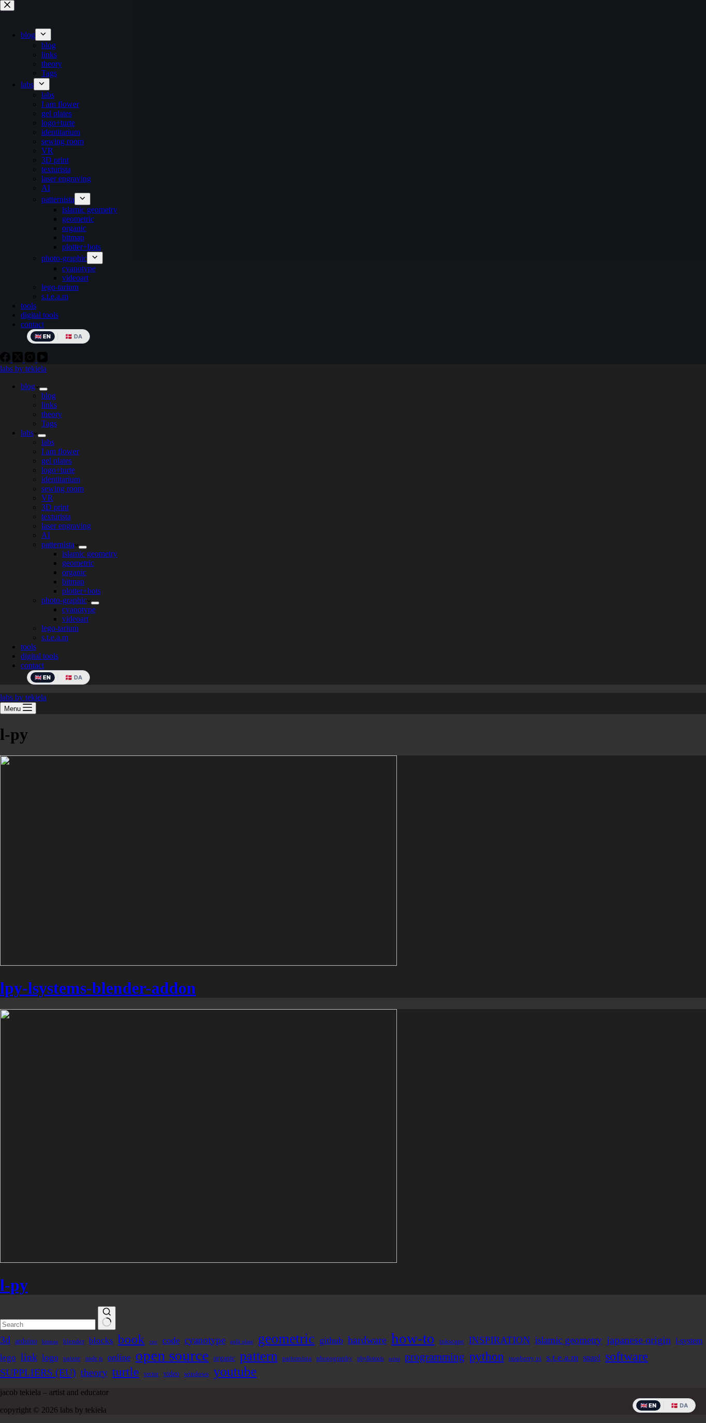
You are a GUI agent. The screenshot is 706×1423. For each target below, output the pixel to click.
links (49, 404)
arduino (26, 1341)
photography (334, 1358)
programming (435, 1357)
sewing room (62, 488)
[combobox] (48, 1324)
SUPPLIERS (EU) (38, 1372)
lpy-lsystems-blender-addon (98, 988)
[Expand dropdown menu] (43, 389)
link (29, 1357)
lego (8, 1358)
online (119, 1357)
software (626, 1356)
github (331, 1340)
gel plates (56, 460)
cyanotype (79, 609)
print (394, 1359)
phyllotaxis (370, 1358)
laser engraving (66, 525)
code (171, 1340)
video (171, 1373)
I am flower (60, 451)
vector (151, 1374)
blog (28, 386)
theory (51, 414)
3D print (55, 507)
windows (196, 1374)
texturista (56, 516)
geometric (78, 563)
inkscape (451, 1341)
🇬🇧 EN (43, 677)
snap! (592, 1357)
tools (28, 646)
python (486, 1356)
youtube (235, 1371)
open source (172, 1355)
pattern (259, 1356)
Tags (49, 423)
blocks (101, 1340)
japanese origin (639, 1339)
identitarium (60, 479)
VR (47, 497)
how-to (413, 1338)
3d (5, 1339)
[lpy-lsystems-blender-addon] (198, 962)
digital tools (39, 656)
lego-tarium (60, 628)
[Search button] (107, 1318)
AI (45, 535)
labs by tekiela (23, 368)
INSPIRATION (499, 1340)
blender (73, 1341)
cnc (153, 1341)
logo (50, 1357)
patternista (57, 544)
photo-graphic (64, 600)
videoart (75, 618)
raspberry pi (525, 1358)
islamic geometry (89, 553)
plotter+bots (81, 590)
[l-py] (198, 1260)
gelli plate (241, 1341)
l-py (14, 1285)
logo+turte (58, 470)
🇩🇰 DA (73, 677)
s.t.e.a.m (54, 637)
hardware (367, 1339)
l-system (689, 1340)
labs (27, 432)
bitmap (73, 581)
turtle (125, 1372)
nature (72, 1358)
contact (32, 665)
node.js (94, 1358)
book (131, 1339)
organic (74, 572)
